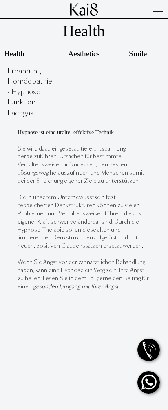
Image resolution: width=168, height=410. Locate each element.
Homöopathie (29, 81)
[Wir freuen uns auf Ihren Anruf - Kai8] (148, 350)
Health (84, 31)
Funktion (21, 102)
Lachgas (20, 113)
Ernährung (24, 71)
